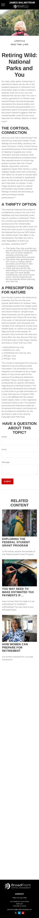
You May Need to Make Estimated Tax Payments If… (18, 592)
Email (4, 449)
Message (6, 462)
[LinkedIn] (19, 912)
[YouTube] (23, 912)
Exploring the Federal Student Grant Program (16, 542)
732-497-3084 (22, 898)
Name (4, 437)
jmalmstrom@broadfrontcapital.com (19, 909)
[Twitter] (15, 912)
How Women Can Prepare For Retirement (15, 647)
